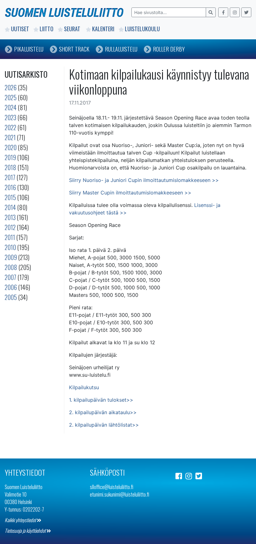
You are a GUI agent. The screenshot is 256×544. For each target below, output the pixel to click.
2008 (11, 267)
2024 (11, 107)
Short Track (74, 49)
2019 (10, 157)
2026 (11, 87)
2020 (11, 147)
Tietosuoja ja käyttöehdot (26, 530)
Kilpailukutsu (84, 387)
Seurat (72, 29)
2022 (10, 127)
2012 (10, 227)
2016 (10, 187)
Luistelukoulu (142, 29)
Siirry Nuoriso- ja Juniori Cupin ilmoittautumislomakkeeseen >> (144, 180)
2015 (10, 197)
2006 (11, 287)
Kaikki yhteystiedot (21, 520)
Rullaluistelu (121, 49)
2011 (10, 237)
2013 (10, 217)
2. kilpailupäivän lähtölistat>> (104, 425)
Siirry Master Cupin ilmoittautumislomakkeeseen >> (130, 192)
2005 (11, 297)
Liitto (46, 29)
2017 (10, 177)
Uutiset (20, 29)
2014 (10, 207)
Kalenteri (103, 29)
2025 (11, 97)
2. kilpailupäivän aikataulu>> (103, 412)
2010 (10, 247)
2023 (10, 117)
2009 (11, 257)
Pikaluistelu (28, 49)
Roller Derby (169, 49)
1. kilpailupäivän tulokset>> (101, 400)
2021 (10, 137)
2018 (10, 167)
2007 (10, 277)
